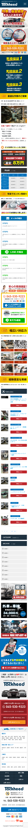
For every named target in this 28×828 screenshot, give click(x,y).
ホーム (7, 772)
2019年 (5, 579)
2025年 (5, 553)
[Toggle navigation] (25, 4)
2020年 (5, 574)
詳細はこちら (19, 405)
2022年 (5, 566)
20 (12, 531)
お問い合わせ (7, 782)
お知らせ (21, 779)
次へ (15, 531)
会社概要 (7, 779)
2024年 (5, 557)
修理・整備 (21, 772)
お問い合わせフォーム (14, 722)
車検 (21, 776)
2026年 (5, 548)
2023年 (5, 561)
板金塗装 (7, 776)
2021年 (5, 570)
